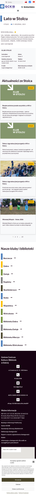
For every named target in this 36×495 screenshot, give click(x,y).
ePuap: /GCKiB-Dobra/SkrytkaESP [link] (18, 403)
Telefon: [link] (20, 59)
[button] (33, 462)
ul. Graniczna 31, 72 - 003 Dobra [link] (18, 370)
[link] (2, 6)
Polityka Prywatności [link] (24, 492)
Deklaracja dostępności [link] (9, 432)
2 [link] (15, 237)
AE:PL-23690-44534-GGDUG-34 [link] (18, 395)
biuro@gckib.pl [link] (18, 387)
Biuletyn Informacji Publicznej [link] (11, 423)
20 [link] (22, 237)
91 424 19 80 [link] (18, 378)
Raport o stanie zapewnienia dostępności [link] (15, 434)
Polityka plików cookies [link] (12, 492)
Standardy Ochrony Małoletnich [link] (12, 429)
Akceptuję (18, 480)
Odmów (18, 484)
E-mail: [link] (4, 65)
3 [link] (17, 237)
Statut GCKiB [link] (5, 426)
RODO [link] (3, 437)
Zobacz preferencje (18, 489)
